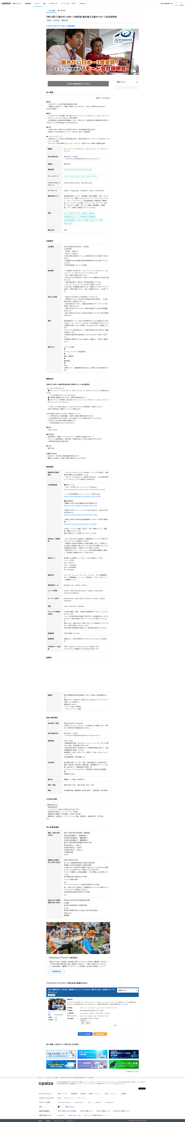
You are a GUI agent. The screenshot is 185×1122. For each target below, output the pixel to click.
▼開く (116, 1025)
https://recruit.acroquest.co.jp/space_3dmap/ (80, 524)
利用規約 (48, 1121)
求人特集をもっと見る (132, 1072)
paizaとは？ (83, 3)
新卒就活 (83, 1094)
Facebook (71, 1107)
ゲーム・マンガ (65, 3)
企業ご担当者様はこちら (167, 3)
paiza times (78, 1102)
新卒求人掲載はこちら (103, 1111)
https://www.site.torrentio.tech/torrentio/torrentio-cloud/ (84, 489)
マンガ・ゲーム (81, 1098)
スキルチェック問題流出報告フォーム (95, 1115)
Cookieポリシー (70, 1121)
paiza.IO (97, 1102)
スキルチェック (68, 1098)
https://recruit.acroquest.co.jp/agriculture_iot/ (80, 505)
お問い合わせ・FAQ (75, 1115)
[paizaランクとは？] (136, 82)
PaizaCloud (109, 1102)
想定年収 (69, 159)
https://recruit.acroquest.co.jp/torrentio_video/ (81, 515)
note (88, 1102)
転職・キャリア (62, 1094)
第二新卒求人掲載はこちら (121, 1111)
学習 (59, 1098)
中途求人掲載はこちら (86, 1111)
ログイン (177, 5)
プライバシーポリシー (59, 1121)
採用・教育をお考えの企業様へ (67, 1111)
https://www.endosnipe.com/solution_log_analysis (82, 496)
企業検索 (123, 1094)
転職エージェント (94, 1094)
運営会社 (40, 1121)
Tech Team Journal (64, 1102)
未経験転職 (74, 1094)
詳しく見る (124, 1004)
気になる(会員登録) (85, 1034)
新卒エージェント (110, 1094)
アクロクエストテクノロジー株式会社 (60, 26)
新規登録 (181, 5)
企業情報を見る (56, 971)
